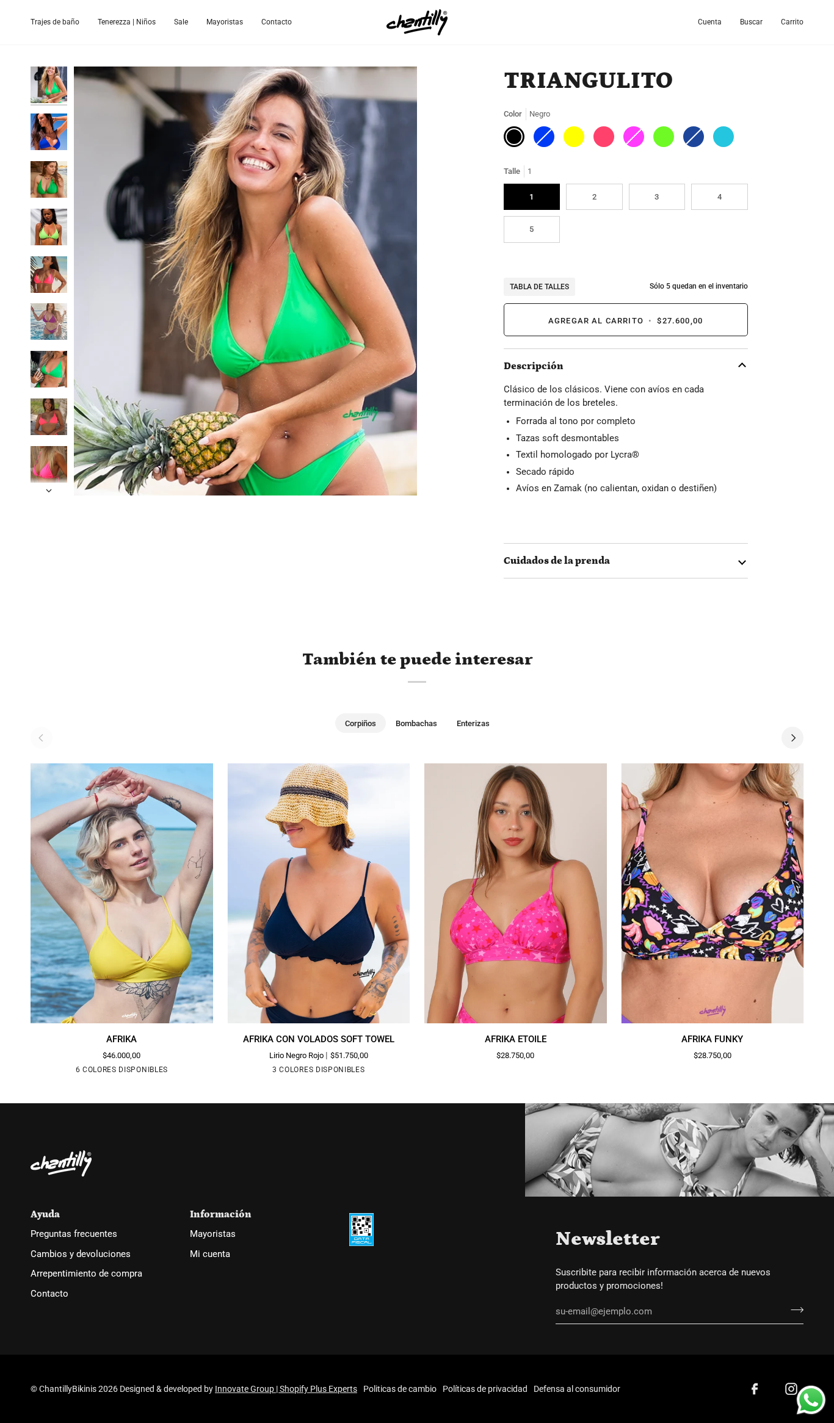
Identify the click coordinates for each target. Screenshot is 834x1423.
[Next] (792, 738)
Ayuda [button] (45, 1214)
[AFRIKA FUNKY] (713, 893)
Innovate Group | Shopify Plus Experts (286, 1389)
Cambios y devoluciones (81, 1254)
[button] (60, 22)
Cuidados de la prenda (557, 560)
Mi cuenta (210, 1254)
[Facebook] (754, 1389)
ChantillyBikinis (67, 1389)
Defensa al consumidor (577, 1389)
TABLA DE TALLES (539, 287)
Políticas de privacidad (485, 1389)
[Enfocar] (245, 281)
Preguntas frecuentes (74, 1234)
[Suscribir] (793, 1310)
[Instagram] (791, 1389)
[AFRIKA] (122, 893)
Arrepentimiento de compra (86, 1274)
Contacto (49, 1294)
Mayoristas (213, 1234)
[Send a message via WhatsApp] (811, 1400)
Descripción (534, 366)
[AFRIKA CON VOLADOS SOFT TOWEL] (319, 893)
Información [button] (221, 1214)
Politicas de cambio (400, 1389)
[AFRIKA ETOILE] (515, 893)
